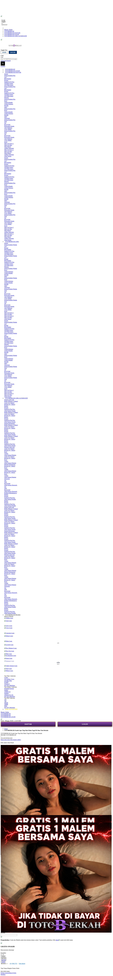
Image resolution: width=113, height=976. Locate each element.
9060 (5, 706)
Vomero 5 (7, 684)
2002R (6, 703)
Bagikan (3, 974)
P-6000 (6, 682)
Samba (6, 690)
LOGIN (85, 724)
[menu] (56, 389)
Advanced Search (6, 60)
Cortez (6, 677)
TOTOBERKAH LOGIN (11, 34)
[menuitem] (10, 69)
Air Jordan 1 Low (9, 679)
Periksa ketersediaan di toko (8, 973)
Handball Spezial (9, 688)
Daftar (12, 52)
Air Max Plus (8, 680)
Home (6, 729)
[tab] (56, 66)
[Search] (3, 63)
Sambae (6, 693)
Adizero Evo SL (8, 695)
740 (5, 701)
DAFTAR (28, 724)
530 (5, 699)
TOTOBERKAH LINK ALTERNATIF (15, 36)
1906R (6, 704)
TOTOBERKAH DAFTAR (12, 33)
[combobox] (9, 59)
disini (57, 940)
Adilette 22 (7, 692)
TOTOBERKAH (9, 31)
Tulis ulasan (22, 963)
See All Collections (9, 685)
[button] (4, 818)
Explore (3, 66)
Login (4, 52)
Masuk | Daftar (8, 29)
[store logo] (15, 50)
